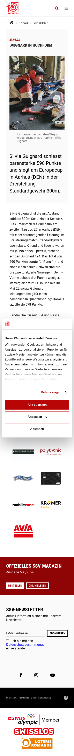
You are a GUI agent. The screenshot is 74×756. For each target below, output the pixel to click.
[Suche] (56, 8)
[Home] (11, 23)
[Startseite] (14, 8)
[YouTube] (52, 675)
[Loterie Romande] (37, 744)
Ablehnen (37, 429)
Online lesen (37, 585)
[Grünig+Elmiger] (23, 452)
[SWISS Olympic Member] (37, 720)
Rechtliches (24, 698)
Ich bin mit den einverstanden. (26, 644)
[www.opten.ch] (66, 698)
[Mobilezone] (23, 505)
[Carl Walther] (23, 479)
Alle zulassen (37, 404)
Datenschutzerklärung (41, 698)
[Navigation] (66, 8)
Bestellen (15, 585)
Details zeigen (51, 392)
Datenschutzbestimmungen (26, 645)
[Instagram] (36, 675)
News (24, 23)
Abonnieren (57, 633)
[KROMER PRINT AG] (51, 505)
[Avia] (23, 532)
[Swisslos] (37, 732)
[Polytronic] (51, 452)
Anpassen (35, 417)
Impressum (11, 698)
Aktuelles (40, 23)
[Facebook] (20, 675)
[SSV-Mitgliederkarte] (51, 479)
